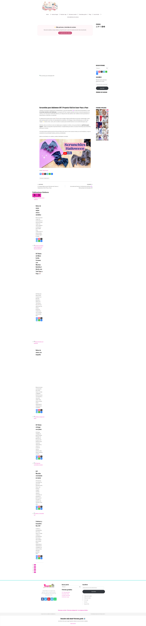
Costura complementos (44, 178)
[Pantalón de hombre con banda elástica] (99, 119)
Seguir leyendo (73, 623)
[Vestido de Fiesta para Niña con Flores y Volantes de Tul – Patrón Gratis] (105, 125)
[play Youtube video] (65, 153)
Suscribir (102, 88)
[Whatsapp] (55, 599)
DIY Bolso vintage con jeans (39, 427)
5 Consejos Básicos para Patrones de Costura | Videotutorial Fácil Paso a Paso (48, 186)
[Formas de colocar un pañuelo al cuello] (105, 119)
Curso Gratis (96, 14)
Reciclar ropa (63, 14)
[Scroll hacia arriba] (144, 619)
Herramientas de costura (73, 17)
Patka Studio (45, 170)
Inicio (47, 14)
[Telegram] (102, 27)
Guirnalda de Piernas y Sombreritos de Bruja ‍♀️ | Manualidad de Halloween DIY (81, 186)
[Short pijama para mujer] (105, 112)
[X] (100, 27)
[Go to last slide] (34, 195)
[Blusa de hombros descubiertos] (99, 125)
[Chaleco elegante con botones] (99, 112)
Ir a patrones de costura (65, 33)
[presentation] (39, 200)
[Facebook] (104, 27)
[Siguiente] (39, 195)
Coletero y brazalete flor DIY (39, 523)
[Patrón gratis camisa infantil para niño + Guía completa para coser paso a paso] (99, 131)
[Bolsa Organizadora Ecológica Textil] (105, 131)
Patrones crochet (73, 14)
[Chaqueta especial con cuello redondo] (105, 138)
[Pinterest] (99, 27)
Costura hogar (55, 14)
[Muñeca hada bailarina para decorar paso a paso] (99, 138)
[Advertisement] (80, 6)
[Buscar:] (102, 68)
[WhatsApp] (97, 27)
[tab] (35, 564)
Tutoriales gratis (83, 14)
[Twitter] (45, 599)
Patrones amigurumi (72, 610)
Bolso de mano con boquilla (39, 352)
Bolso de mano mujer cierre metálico (38, 210)
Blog (90, 14)
